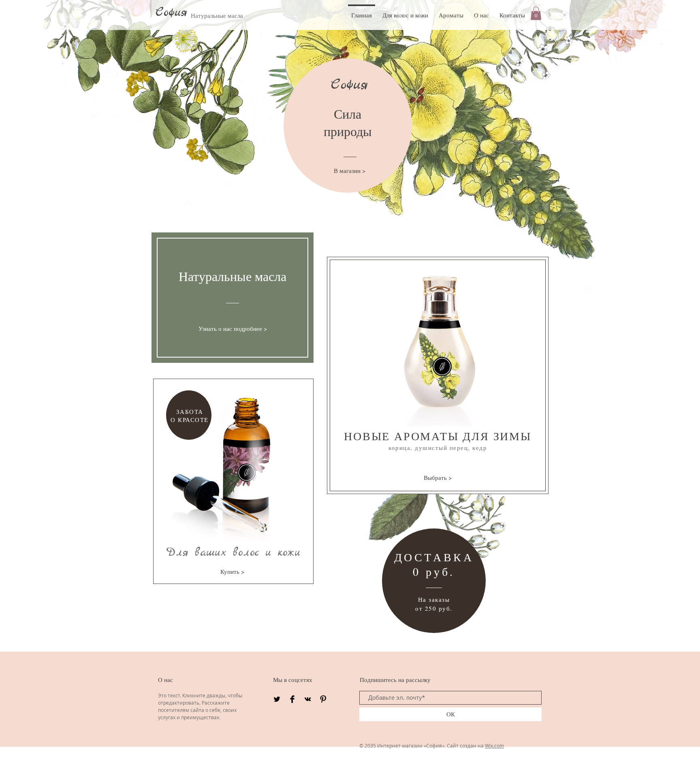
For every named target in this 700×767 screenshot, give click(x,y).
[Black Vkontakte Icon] (308, 699)
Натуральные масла (217, 15)
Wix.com (494, 745)
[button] (536, 13)
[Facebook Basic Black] (292, 699)
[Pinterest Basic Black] (323, 699)
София (171, 12)
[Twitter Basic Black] (277, 699)
